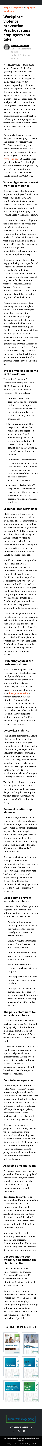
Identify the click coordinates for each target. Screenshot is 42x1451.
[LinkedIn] (18, 1431)
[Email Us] (24, 1431)
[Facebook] (13, 1431)
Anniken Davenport (20, 45)
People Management (13, 7)
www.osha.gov (11, 159)
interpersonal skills (18, 693)
